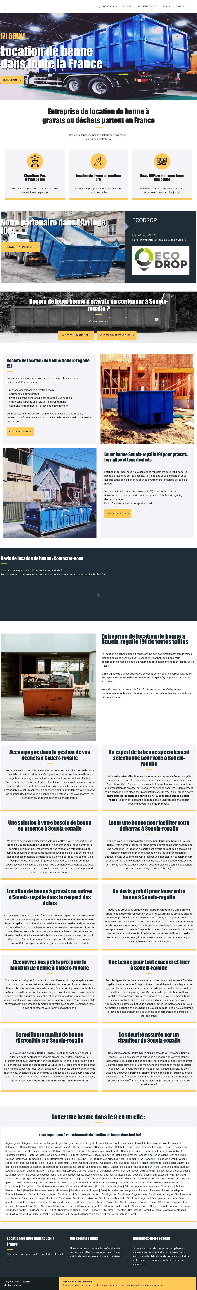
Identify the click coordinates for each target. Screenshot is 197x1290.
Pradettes (63, 1190)
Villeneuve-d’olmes (90, 1213)
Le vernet (11, 1174)
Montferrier (12, 1186)
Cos (184, 1154)
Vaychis (167, 1209)
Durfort (120, 1158)
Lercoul (30, 1174)
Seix (30, 1206)
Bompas (147, 1147)
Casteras (33, 1154)
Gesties (125, 1162)
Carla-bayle (150, 1151)
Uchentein (121, 1209)
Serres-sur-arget (88, 1206)
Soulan (136, 1206)
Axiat (166, 1143)
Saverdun (165, 1202)
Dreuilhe (82, 1158)
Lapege (31, 1170)
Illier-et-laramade (151, 1162)
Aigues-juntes (13, 1143)
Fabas (9, 1162)
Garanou (93, 1162)
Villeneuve (72, 1213)
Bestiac (109, 1147)
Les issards (111, 1174)
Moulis (100, 1186)
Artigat (90, 1143)
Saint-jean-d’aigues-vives (133, 1194)
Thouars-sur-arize (68, 1209)
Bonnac (158, 1147)
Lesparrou (150, 1174)
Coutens (21, 1158)
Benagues (88, 1147)
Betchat (120, 1147)
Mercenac (174, 1178)
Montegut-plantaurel (129, 1182)
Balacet (175, 1143)
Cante (116, 1151)
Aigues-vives (31, 1143)
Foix (41, 1162)
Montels (148, 1182)
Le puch (184, 1170)
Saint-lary (52, 1198)
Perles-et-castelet (45, 1190)
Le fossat (133, 1170)
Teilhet (52, 1209)
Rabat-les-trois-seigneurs (123, 1190)
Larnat (61, 1170)
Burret (27, 1151)
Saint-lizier (65, 1198)
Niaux (109, 1186)
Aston (110, 1143)
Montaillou (85, 1182)
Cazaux (120, 1154)
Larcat (52, 1170)
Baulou (33, 1147)
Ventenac (179, 1209)
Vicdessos (58, 1213)
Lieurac (180, 1174)
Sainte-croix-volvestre (93, 1202)
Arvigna (100, 1143)
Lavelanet (106, 1170)
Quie (103, 1190)
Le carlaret (119, 1170)
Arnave (80, 1143)
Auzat (138, 1143)
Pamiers (10, 1190)
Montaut (111, 1182)
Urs (130, 1209)
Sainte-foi (113, 1202)
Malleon (108, 1178)
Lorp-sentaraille (33, 1178)
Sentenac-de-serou (65, 1206)
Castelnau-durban (15, 1154)
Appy (51, 1143)
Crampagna (35, 1158)
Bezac (130, 1147)
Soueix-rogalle (114, 1206)
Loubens (61, 1178)
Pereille (28, 1190)
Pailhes (180, 1186)
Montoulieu (72, 1186)
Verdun (9, 1213)
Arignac (70, 1143)
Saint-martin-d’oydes (85, 1198)
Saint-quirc (31, 1202)
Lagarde (10, 1170)
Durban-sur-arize (104, 1158)
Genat (115, 1162)
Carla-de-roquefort (170, 1151)
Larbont (42, 1170)
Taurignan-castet (17, 1209)
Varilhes (156, 1209)
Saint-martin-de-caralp (112, 1198)
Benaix (99, 1147)
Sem (37, 1206)
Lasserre (93, 1170)
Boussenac (179, 1147)
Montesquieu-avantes (167, 1182)
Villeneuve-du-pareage (116, 1213)
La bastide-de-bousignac (44, 1166)
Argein (60, 1143)
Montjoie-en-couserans (51, 1186)
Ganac (83, 1162)
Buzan (36, 1151)
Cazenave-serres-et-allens (153, 1154)
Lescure (138, 1174)
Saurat (154, 1202)
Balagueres (12, 1147)
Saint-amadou (48, 1194)
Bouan (168, 1147)
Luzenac (85, 1178)
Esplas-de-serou (166, 1158)
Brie (19, 1151)
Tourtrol (109, 1209)
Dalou (46, 1158)
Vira (133, 1213)
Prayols (94, 1190)
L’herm (181, 1162)
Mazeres (161, 1178)
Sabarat (34, 1194)
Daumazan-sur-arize (63, 1158)
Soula (127, 1206)
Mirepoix (42, 1182)
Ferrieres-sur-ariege (26, 1162)
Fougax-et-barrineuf (57, 1162)
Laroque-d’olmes (76, 1170)
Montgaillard (28, 1186)
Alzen (43, 1143)
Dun (90, 1158)
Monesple (55, 1182)
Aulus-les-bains (124, 1143)
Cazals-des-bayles (104, 1154)
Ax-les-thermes (152, 1143)
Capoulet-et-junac (132, 1151)
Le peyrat (162, 1170)
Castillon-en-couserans (54, 1154)
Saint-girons (109, 1194)
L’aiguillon (169, 1162)
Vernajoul (21, 1213)
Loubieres (73, 1178)
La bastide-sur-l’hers (147, 1166)
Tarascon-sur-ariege (179, 1206)
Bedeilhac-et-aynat (50, 1147)
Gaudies (105, 1162)
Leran (21, 1174)
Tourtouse (96, 1209)
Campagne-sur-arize (99, 1151)
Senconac (47, 1206)
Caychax (86, 1154)
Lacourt (186, 1166)
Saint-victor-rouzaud (51, 1202)
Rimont (9, 1194)
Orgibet (118, 1186)
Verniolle (45, 1213)
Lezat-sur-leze (166, 1174)
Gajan (74, 1162)
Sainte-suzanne (129, 1202)
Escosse (150, 1158)
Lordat (19, 1178)
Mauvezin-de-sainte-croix (140, 1178)
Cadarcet (46, 1151)
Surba (145, 1206)
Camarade (69, 1151)
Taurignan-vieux (37, 1209)
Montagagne (69, 1182)
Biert (138, 1147)
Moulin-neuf (88, 1186)
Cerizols (175, 1154)
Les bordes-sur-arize (49, 1174)
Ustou (146, 1209)
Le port (174, 1170)
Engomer (131, 1158)
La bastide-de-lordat (72, 1166)
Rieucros (155, 1190)
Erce (141, 1158)
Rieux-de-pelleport (173, 1190)
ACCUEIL (127, 6)
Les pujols (125, 1174)
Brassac (10, 1151)
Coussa (10, 1158)
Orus (164, 1186)
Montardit (99, 1182)
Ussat (137, 1209)
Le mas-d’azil (148, 1170)
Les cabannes (94, 1174)
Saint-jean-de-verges (161, 1194)
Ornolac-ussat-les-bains (145, 1186)
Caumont (74, 1154)
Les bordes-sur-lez (74, 1174)
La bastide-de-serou (98, 1166)
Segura (21, 1206)
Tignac (84, 1209)
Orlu (127, 1186)
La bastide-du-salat (122, 1166)
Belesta (67, 1147)
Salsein (144, 1202)
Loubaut (49, 1178)
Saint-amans (65, 1194)
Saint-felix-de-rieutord (87, 1194)
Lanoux (21, 1170)
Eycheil (181, 1158)
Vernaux (33, 1213)
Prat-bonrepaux (79, 1190)
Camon (81, 1151)
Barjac (24, 1147)
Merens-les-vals (26, 1182)
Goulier (135, 1162)
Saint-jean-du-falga (33, 1198)
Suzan (154, 1206)
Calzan (57, 1151)
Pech (20, 1190)
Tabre (162, 1206)
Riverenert (22, 1194)
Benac (77, 1147)
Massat (118, 1178)
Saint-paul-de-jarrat (138, 1198)
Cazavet (131, 1154)
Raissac (144, 1190)
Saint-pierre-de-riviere (164, 1198)
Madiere (97, 1178)
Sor (101, 1206)
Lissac (9, 1178)
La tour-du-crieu (170, 1166)
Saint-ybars (71, 1202)
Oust (171, 1186)
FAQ (165, 6)
